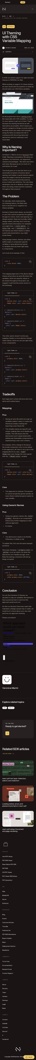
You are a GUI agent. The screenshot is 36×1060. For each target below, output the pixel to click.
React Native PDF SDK (9, 864)
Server (4, 899)
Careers (4, 996)
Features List (6, 930)
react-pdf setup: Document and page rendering (13, 830)
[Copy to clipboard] (30, 261)
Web (4, 707)
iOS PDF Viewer (7, 872)
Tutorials (5, 926)
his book (26, 155)
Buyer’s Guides (7, 938)
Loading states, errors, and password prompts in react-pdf (14, 805)
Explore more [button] (7, 753)
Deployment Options (8, 946)
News (4, 942)
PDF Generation (7, 880)
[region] (18, 313)
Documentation (7, 965)
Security (5, 988)
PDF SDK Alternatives (9, 934)
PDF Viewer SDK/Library (9, 876)
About (4, 985)
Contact (5, 1019)
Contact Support (7, 973)
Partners (5, 1000)
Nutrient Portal (7, 969)
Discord (4, 1031)
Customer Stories (8, 922)
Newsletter (5, 950)
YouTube (5, 1027)
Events (4, 918)
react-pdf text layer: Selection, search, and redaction (14, 779)
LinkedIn (4, 1023)
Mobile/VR (5, 895)
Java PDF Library (7, 856)
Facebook (5, 1039)
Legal (4, 1004)
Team (4, 992)
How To (11, 707)
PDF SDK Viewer (7, 860)
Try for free (5, 961)
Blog (3, 915)
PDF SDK (5, 868)
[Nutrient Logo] (4, 9)
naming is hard (26, 117)
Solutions (5, 903)
